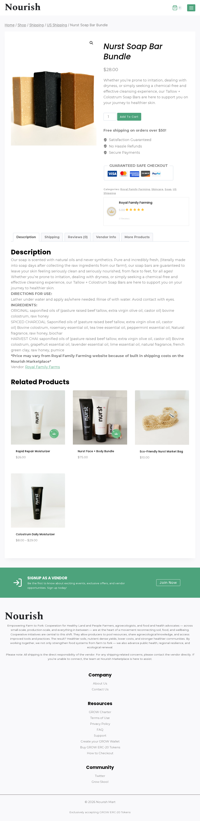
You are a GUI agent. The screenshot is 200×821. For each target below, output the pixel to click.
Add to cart (129, 117)
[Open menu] (191, 7)
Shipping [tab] (52, 237)
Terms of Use (100, 718)
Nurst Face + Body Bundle (96, 451)
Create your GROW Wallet (100, 741)
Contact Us (100, 689)
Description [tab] (26, 237)
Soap (168, 189)
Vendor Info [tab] (106, 237)
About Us (100, 683)
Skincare (157, 189)
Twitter (100, 776)
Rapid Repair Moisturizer (33, 451)
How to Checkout (100, 753)
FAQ (100, 729)
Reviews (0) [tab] (78, 237)
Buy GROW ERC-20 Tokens (100, 747)
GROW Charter (100, 712)
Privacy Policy (100, 724)
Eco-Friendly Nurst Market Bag (161, 451)
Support (100, 735)
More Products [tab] (137, 237)
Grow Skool (100, 782)
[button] (91, 42)
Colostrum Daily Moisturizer (35, 534)
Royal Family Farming (135, 189)
